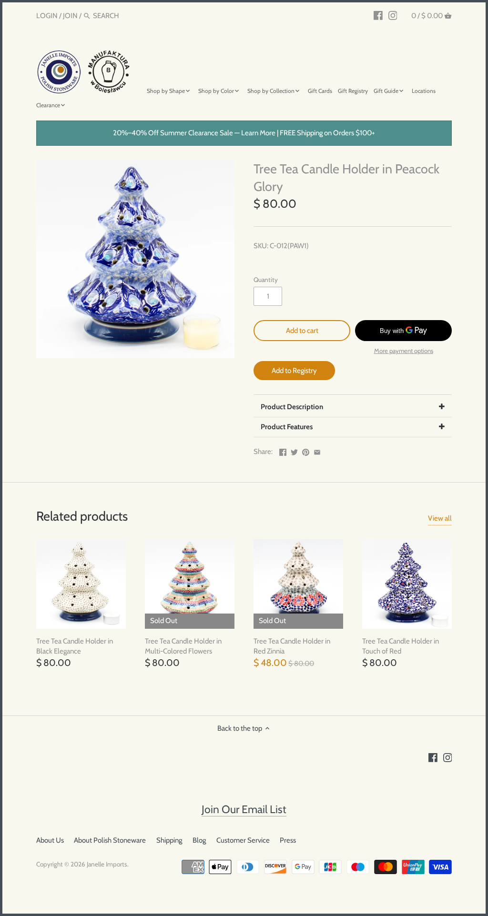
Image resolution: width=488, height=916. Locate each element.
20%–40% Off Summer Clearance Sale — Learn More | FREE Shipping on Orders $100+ (244, 133)
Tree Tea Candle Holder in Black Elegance (74, 646)
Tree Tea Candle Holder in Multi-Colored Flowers (183, 646)
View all (440, 518)
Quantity (266, 279)
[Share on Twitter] (294, 450)
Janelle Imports (107, 864)
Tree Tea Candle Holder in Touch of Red (400, 646)
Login (47, 15)
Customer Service (243, 840)
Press (288, 840)
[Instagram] (392, 15)
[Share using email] (317, 450)
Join (70, 15)
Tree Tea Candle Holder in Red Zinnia (292, 646)
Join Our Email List (244, 809)
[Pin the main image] (305, 450)
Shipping (169, 840)
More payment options (403, 350)
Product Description (292, 407)
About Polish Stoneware (110, 840)
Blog (199, 840)
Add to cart (302, 330)
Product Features (287, 427)
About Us (50, 840)
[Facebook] (378, 15)
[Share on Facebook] (282, 450)
